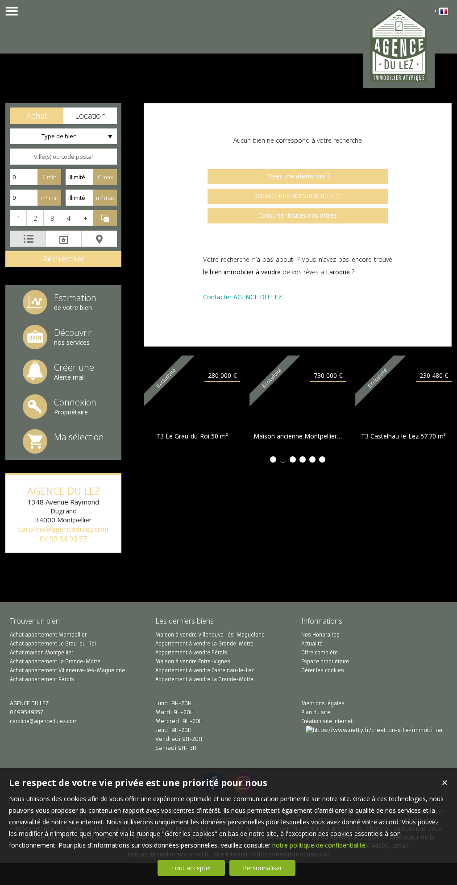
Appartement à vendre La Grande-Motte (204, 644)
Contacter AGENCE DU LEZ (242, 297)
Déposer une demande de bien (298, 196)
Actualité (312, 644)
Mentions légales (323, 703)
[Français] (443, 12)
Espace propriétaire (325, 661)
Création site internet (327, 721)
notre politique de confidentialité (319, 845)
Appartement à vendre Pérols (191, 652)
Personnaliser (262, 868)
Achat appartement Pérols (42, 679)
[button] (36, 116)
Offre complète (319, 652)
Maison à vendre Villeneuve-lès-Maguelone (210, 635)
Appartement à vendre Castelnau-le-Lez (204, 670)
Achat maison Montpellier (41, 652)
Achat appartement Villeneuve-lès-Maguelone (67, 670)
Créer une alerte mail (297, 176)
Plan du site (315, 712)
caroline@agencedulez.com (63, 529)
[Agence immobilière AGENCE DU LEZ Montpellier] (399, 77)
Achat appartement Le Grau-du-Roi (53, 644)
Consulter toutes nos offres (297, 215)
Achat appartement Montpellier (48, 635)
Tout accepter (191, 868)
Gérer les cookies (322, 670)
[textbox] (63, 157)
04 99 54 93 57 (63, 539)
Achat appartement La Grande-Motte (55, 661)
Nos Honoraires (320, 635)
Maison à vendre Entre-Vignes (192, 661)
